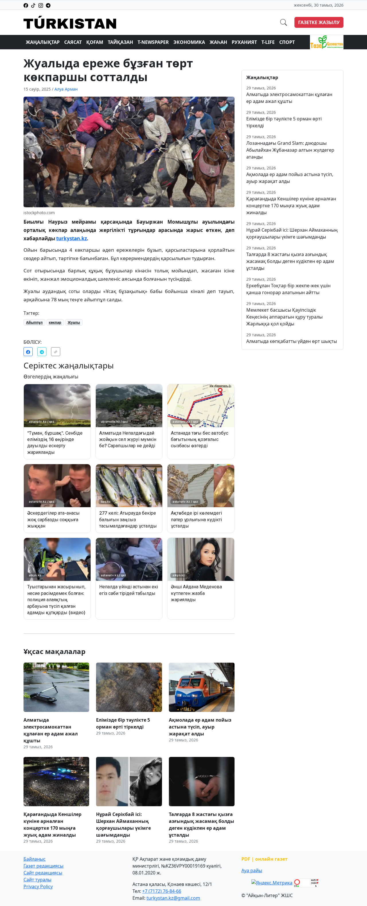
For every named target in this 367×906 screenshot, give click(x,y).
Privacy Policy (38, 886)
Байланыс (35, 859)
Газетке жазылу (319, 22)
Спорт (287, 42)
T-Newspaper (153, 42)
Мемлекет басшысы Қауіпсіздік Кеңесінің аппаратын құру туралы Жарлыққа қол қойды (284, 317)
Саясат (73, 42)
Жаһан (218, 42)
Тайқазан (120, 42)
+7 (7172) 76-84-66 (161, 891)
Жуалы (74, 322)
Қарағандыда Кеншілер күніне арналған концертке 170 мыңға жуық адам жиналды (291, 206)
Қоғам (94, 42)
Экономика (189, 42)
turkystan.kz (71, 238)
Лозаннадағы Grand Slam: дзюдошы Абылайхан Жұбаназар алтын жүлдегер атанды (290, 150)
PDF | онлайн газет (264, 859)
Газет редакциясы (43, 866)
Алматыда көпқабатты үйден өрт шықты (291, 341)
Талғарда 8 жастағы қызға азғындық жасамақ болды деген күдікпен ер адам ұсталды (290, 261)
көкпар (55, 322)
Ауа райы (251, 870)
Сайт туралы (37, 879)
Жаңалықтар (43, 42)
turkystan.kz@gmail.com (173, 898)
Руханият (244, 42)
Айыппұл (34, 322)
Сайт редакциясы (43, 873)
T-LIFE (268, 42)
